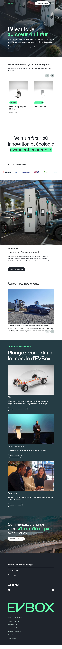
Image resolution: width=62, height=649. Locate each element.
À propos (12, 575)
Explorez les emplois (15, 505)
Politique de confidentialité (15, 617)
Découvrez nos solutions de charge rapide (21, 47)
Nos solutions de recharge (20, 565)
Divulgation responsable (14, 631)
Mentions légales (12, 624)
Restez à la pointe (14, 455)
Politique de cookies (13, 621)
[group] (19, 108)
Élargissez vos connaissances (18, 409)
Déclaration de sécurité (14, 634)
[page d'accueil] (12, 3)
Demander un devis (42, 3)
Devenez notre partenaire (16, 269)
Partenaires (13, 570)
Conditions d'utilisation (14, 628)
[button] (47, 75)
